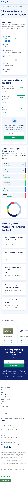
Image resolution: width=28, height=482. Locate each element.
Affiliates (3, 390)
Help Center (4, 416)
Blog (2, 392)
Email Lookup (4, 406)
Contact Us (4, 413)
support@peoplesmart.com (10, 438)
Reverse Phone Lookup (7, 404)
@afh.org (7, 91)
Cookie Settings (5, 480)
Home (2, 6)
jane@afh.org (6, 178)
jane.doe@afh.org (7, 171)
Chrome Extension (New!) (7, 409)
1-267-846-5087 (7, 440)
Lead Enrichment (5, 399)
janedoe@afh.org (7, 196)
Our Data (3, 402)
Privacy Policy (7, 373)
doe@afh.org (6, 190)
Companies (8, 6)
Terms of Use (22, 372)
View (21, 87)
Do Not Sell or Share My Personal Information (12, 418)
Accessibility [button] (3, 477)
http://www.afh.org (10, 39)
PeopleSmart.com (6, 375)
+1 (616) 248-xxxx (9, 58)
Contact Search (5, 397)
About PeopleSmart (6, 387)
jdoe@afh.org (6, 165)
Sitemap (3, 423)
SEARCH (14, 138)
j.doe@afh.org (6, 184)
